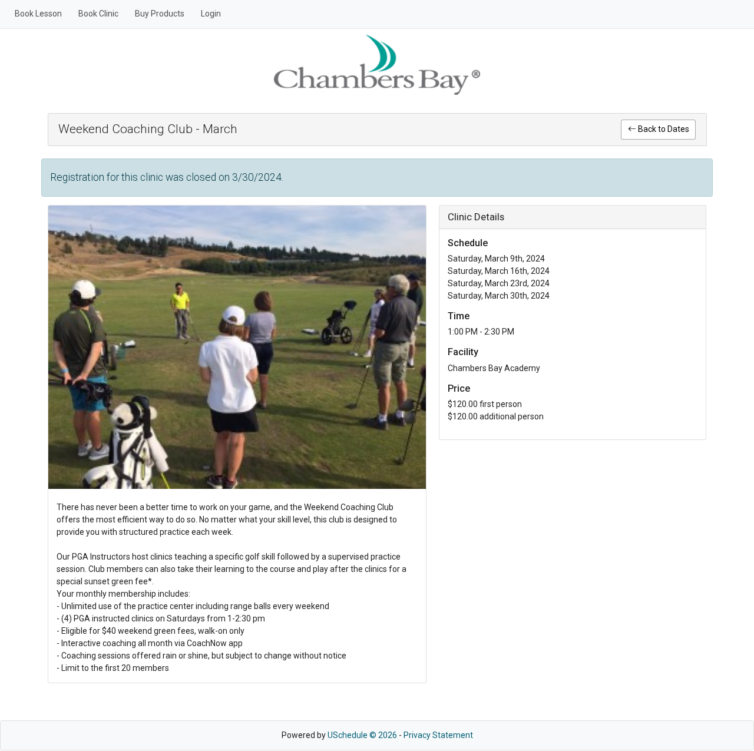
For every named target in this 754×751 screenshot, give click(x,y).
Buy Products (159, 13)
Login (211, 13)
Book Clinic (98, 13)
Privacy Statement (438, 735)
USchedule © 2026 (362, 735)
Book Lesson (38, 13)
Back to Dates (662, 129)
